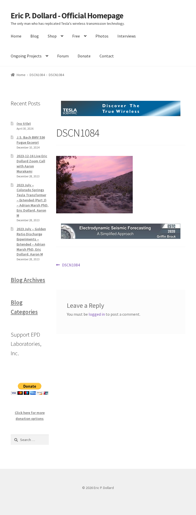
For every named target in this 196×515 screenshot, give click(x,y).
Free (76, 36)
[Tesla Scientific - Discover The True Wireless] (120, 108)
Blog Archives (28, 280)
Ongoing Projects (26, 55)
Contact (107, 55)
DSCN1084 (37, 74)
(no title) (24, 123)
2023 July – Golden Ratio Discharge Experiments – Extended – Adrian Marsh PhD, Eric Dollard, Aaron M (31, 241)
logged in (97, 314)
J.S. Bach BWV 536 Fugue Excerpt (31, 140)
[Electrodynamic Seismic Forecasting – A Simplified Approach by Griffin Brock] (120, 231)
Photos (101, 36)
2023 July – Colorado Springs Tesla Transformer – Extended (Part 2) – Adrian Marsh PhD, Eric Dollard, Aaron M (32, 200)
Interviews (126, 36)
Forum (63, 55)
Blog (34, 36)
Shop (52, 36)
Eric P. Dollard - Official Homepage (67, 15)
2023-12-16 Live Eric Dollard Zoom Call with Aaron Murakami (32, 163)
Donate (84, 55)
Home (16, 36)
